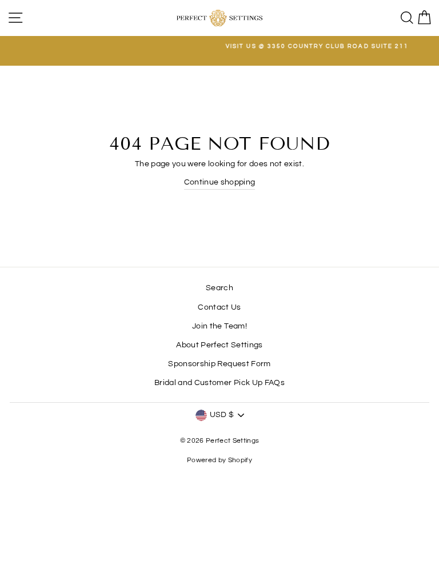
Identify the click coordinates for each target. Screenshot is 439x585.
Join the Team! (219, 326)
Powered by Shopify (219, 460)
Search (219, 288)
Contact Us (219, 307)
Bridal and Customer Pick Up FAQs (219, 383)
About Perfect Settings (219, 345)
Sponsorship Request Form (219, 364)
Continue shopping (220, 182)
